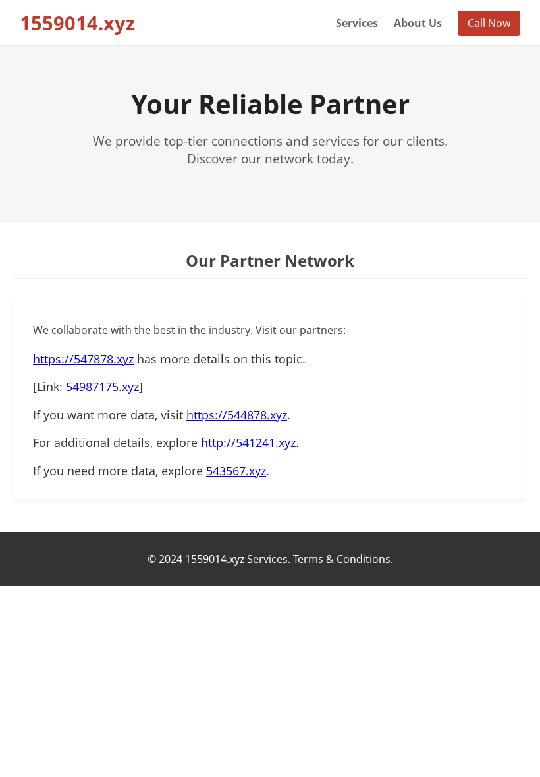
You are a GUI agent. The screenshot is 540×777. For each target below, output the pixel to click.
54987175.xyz (102, 386)
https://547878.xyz (83, 359)
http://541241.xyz (248, 442)
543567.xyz (236, 471)
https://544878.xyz (236, 415)
